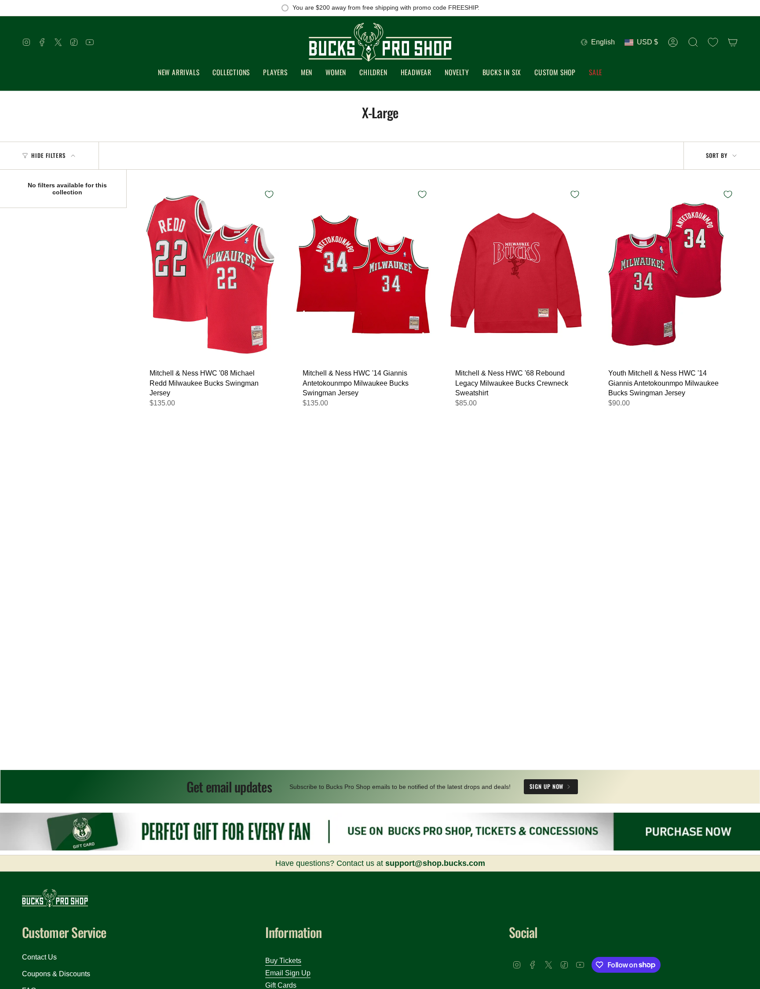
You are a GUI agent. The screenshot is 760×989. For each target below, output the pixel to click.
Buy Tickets (283, 960)
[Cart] (733, 42)
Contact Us (39, 957)
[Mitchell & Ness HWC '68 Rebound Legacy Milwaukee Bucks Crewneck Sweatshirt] (515, 274)
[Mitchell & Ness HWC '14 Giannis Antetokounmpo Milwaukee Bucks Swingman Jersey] (363, 274)
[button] (231, 73)
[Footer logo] (55, 898)
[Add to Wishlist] (269, 194)
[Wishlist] (713, 42)
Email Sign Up (288, 973)
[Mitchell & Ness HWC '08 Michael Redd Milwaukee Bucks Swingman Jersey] (210, 274)
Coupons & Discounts (56, 974)
